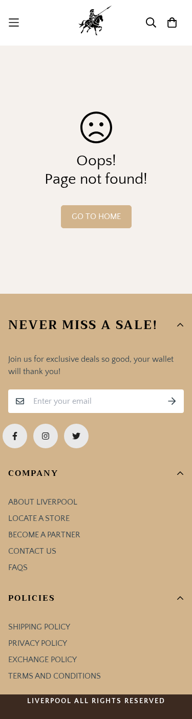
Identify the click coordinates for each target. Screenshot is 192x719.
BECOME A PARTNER (44, 534)
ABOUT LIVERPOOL (42, 502)
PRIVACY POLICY (37, 643)
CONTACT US (32, 551)
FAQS (18, 567)
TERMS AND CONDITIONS (54, 676)
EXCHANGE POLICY (42, 659)
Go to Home (96, 216)
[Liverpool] (96, 23)
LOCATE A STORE (39, 518)
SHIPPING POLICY (39, 626)
